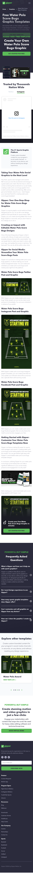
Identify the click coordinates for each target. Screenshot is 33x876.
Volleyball (4, 857)
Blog (2, 805)
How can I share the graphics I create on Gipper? (16, 620)
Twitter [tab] (11, 92)
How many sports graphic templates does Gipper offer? (14, 601)
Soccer (3, 851)
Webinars (3, 808)
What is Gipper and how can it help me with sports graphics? (15, 575)
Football (3, 848)
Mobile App (4, 781)
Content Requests (6, 778)
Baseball (3, 842)
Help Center (4, 821)
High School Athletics (7, 789)
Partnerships (4, 832)
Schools (3, 798)
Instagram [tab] (21, 92)
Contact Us (4, 835)
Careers (3, 828)
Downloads (4, 812)
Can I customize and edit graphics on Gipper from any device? (15, 610)
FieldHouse (4, 818)
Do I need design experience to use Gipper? (14, 591)
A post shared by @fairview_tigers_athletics (16, 136)
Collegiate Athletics (6, 792)
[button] (29, 3)
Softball (3, 854)
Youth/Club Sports (6, 795)
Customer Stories (6, 815)
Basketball (4, 845)
